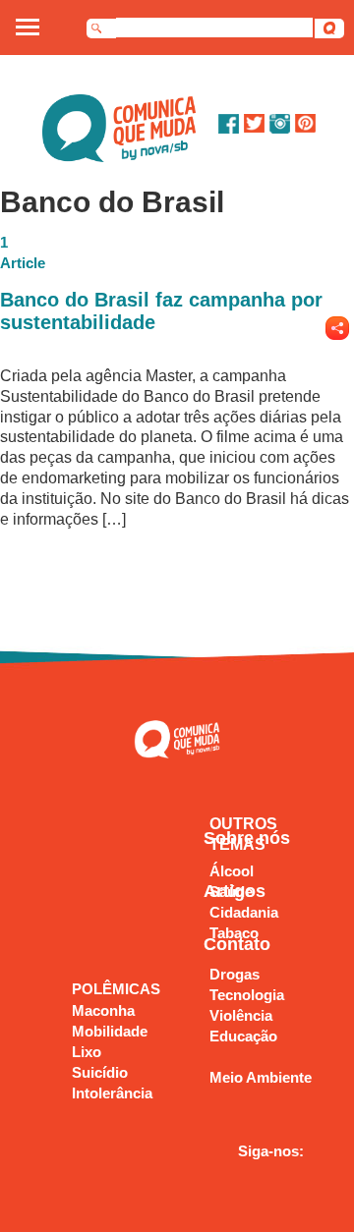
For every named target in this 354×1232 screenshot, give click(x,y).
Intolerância (112, 1093)
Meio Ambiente (260, 1077)
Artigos (235, 891)
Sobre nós (247, 838)
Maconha (103, 1010)
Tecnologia (246, 994)
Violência (240, 1015)
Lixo (86, 1051)
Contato (237, 944)
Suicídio (100, 1072)
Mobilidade (110, 1031)
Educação (243, 1036)
